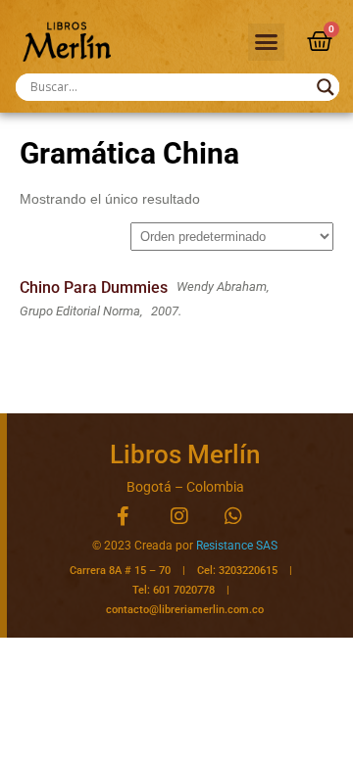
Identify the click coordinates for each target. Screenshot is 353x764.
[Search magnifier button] (325, 87)
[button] (266, 42)
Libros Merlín (185, 454)
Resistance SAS (236, 545)
